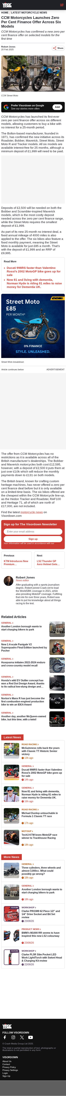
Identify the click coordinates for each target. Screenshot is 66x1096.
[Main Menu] (62, 5)
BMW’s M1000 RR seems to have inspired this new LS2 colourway (41, 934)
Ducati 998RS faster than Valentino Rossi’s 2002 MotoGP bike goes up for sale (33, 271)
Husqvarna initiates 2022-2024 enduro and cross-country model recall (23, 664)
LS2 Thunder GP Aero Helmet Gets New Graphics (47, 563)
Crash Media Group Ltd (16, 1043)
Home (5, 12)
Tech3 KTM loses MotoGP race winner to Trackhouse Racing (39, 836)
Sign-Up (6, 1076)
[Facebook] (5, 1038)
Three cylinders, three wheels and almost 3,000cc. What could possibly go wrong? (41, 870)
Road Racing (29, 744)
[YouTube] (31, 1038)
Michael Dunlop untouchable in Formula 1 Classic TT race (40, 815)
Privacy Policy (9, 1067)
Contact (6, 1064)
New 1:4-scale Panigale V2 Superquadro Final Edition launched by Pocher (24, 647)
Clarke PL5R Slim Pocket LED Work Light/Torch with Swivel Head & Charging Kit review (42, 957)
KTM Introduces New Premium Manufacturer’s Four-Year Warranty (16, 563)
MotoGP (26, 831)
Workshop (28, 907)
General (6, 623)
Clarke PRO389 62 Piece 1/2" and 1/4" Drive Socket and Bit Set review (41, 914)
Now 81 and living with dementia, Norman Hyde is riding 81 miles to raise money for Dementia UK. (34, 283)
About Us (6, 1061)
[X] (23, 1038)
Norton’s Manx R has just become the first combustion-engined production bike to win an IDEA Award (23, 701)
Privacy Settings (10, 1070)
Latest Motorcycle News (29, 12)
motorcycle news (32, 512)
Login (5, 1073)
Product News (30, 929)
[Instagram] (14, 1038)
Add (57, 107)
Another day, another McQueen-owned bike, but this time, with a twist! (23, 718)
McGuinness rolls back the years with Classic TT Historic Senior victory (41, 751)
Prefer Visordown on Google (27, 105)
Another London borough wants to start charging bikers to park (21, 628)
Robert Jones (8, 46)
